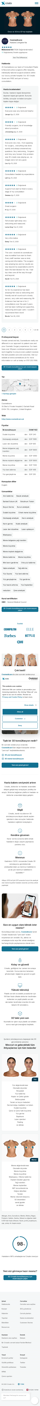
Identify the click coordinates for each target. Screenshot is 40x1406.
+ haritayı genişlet (9, 394)
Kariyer (4, 1309)
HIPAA (4, 1372)
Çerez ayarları (7, 1376)
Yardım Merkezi (25, 1342)
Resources (5, 1327)
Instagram (23, 1358)
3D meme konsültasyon (14, 759)
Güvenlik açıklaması (9, 1367)
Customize (19, 718)
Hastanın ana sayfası (9, 1338)
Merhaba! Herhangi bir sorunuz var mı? (14, 1396)
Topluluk (5, 1347)
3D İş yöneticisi (25, 1309)
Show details (29, 705)
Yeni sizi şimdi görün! (20, 765)
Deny (20, 725)
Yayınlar (5, 1318)
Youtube (23, 1367)
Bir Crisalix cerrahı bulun (11, 1342)
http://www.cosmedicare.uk (13, 419)
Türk (22, 1384)
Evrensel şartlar (7, 1358)
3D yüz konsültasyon (13, 755)
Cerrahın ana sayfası (27, 1304)
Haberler (5, 1313)
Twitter (22, 1362)
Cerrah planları (25, 1313)
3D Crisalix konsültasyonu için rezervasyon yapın (20, 368)
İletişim (22, 1338)
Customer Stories (26, 1323)
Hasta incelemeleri (27, 1318)
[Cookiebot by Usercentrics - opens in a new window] (29, 678)
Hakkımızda (6, 1304)
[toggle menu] (36, 3)
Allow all (20, 712)
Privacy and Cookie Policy (12, 697)
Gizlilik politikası (7, 1362)
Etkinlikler (5, 1323)
